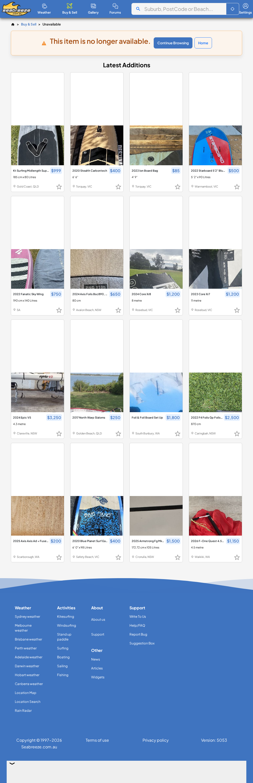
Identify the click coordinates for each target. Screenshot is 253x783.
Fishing (62, 675)
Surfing (62, 648)
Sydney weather (27, 616)
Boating (63, 657)
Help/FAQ (137, 625)
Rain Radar (23, 710)
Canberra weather (29, 684)
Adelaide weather (28, 657)
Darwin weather (27, 666)
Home (203, 43)
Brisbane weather (28, 639)
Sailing (62, 666)
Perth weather (26, 648)
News (95, 659)
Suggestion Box (141, 643)
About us (98, 619)
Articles (97, 668)
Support (97, 634)
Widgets (98, 677)
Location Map (25, 692)
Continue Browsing (173, 43)
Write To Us (137, 616)
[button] (232, 9)
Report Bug (138, 634)
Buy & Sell (28, 24)
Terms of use (97, 740)
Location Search (28, 701)
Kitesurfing (65, 616)
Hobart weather (27, 675)
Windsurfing (66, 625)
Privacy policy (156, 740)
